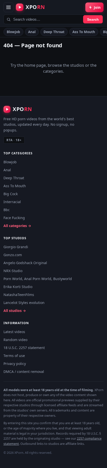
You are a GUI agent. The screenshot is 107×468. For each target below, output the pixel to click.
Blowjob (13, 32)
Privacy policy (14, 363)
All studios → (14, 310)
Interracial (12, 201)
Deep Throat (54, 32)
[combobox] (53, 19)
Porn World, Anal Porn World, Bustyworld (37, 278)
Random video (15, 339)
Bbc (6, 209)
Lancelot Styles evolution (24, 302)
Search (93, 19)
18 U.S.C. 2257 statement (24, 347)
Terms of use (14, 355)
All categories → (17, 225)
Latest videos (14, 331)
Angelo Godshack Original (25, 262)
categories (53, 71)
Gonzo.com (12, 254)
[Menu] (8, 7)
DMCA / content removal (23, 371)
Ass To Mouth (83, 32)
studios (77, 65)
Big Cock (10, 193)
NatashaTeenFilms (18, 294)
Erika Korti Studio (17, 286)
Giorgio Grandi (15, 246)
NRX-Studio (12, 270)
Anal (32, 32)
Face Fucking (14, 217)
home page (35, 65)
